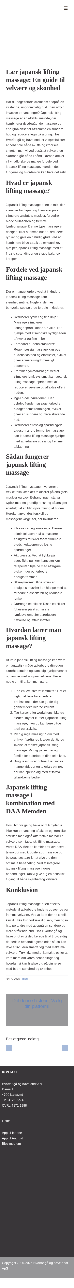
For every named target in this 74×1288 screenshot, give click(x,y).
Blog (25, 978)
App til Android (12, 1138)
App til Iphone (12, 1133)
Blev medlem (11, 1143)
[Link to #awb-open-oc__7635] (65, 8)
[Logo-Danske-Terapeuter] (37, 1213)
